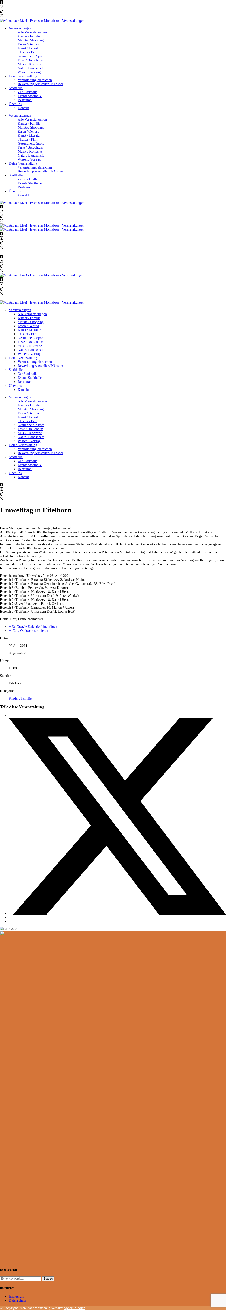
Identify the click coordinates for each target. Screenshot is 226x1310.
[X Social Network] (117, 913)
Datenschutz (17, 1300)
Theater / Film (27, 52)
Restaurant (25, 100)
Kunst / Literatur (29, 48)
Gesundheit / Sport (31, 56)
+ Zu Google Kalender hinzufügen (33, 626)
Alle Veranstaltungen (32, 32)
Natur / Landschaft (31, 68)
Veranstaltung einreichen (35, 80)
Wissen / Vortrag (29, 72)
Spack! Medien (74, 1308)
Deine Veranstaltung (23, 76)
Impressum (16, 1296)
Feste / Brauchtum (30, 60)
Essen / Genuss (28, 44)
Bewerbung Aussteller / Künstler (40, 84)
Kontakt (23, 108)
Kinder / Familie (29, 36)
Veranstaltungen (20, 28)
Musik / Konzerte (30, 64)
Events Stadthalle (30, 96)
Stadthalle (16, 88)
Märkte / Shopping (31, 40)
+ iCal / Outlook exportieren (28, 630)
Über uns (15, 104)
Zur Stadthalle (27, 92)
